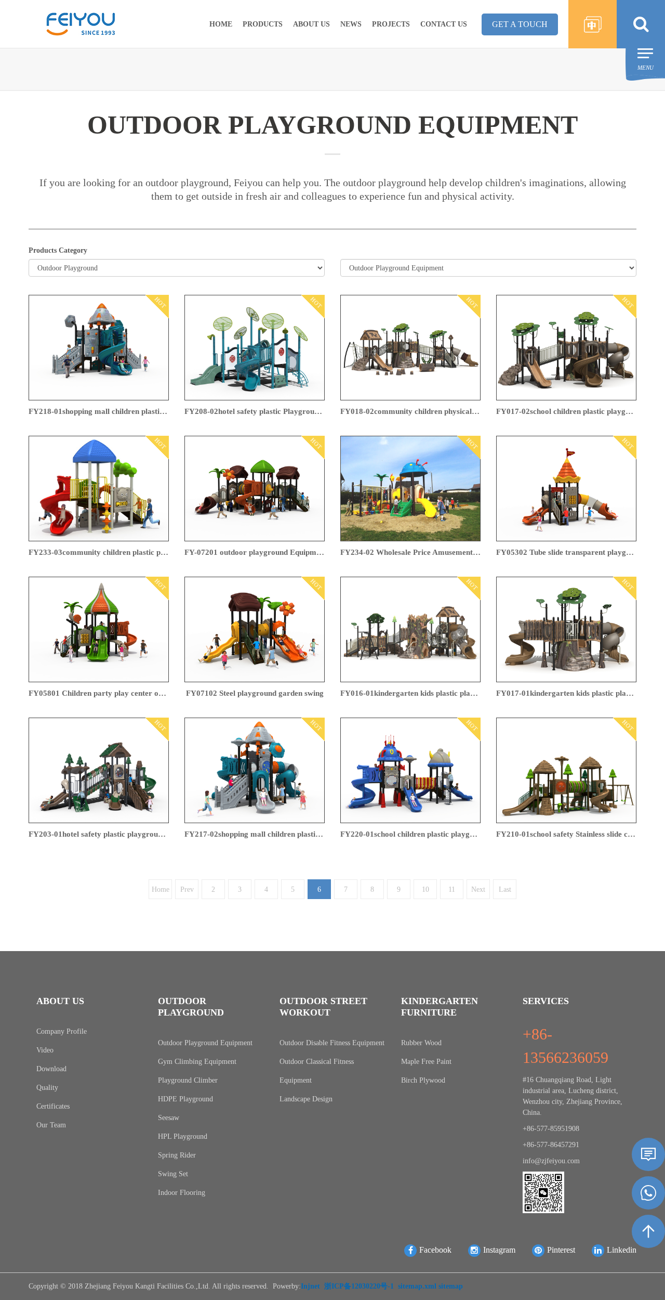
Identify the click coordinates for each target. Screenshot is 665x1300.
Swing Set (173, 1174)
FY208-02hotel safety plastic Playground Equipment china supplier (254, 411)
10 (425, 889)
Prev (187, 889)
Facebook (435, 1249)
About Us (311, 24)
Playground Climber (188, 1080)
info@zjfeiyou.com (551, 1161)
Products (263, 24)
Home (220, 24)
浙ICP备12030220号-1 (359, 1286)
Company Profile (61, 1031)
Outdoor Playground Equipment (205, 1043)
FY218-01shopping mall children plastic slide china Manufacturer (99, 411)
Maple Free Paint (426, 1061)
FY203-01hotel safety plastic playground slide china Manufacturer (99, 834)
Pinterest (561, 1249)
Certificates (53, 1106)
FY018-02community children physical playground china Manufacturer (410, 411)
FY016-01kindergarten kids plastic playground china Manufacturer (410, 693)
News (351, 24)
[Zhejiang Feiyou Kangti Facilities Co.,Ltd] (80, 23)
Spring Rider (177, 1155)
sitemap (450, 1286)
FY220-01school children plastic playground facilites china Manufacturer (410, 834)
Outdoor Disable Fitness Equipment (332, 1043)
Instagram (499, 1249)
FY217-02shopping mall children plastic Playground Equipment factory (254, 834)
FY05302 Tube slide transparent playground (566, 552)
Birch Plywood (423, 1080)
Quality (47, 1087)
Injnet (310, 1286)
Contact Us (443, 24)
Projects (391, 24)
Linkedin (621, 1249)
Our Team (51, 1125)
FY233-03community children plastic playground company (99, 552)
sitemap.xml (417, 1286)
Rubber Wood (421, 1043)
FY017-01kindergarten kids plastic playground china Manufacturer (566, 693)
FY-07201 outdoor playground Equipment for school (254, 552)
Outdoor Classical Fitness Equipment (317, 1071)
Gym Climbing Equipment (197, 1061)
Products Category (58, 250)
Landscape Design (306, 1099)
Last (505, 889)
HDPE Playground (185, 1099)
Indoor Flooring (181, 1193)
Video (45, 1050)
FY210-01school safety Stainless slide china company (566, 834)
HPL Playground (182, 1136)
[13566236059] (648, 1193)
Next (478, 889)
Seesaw (168, 1118)
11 (451, 889)
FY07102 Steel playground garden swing (255, 693)
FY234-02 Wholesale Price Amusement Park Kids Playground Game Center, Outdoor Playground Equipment (410, 552)
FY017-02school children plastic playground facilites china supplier (566, 411)
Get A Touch (520, 24)
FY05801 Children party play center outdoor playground (99, 693)
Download (51, 1069)
